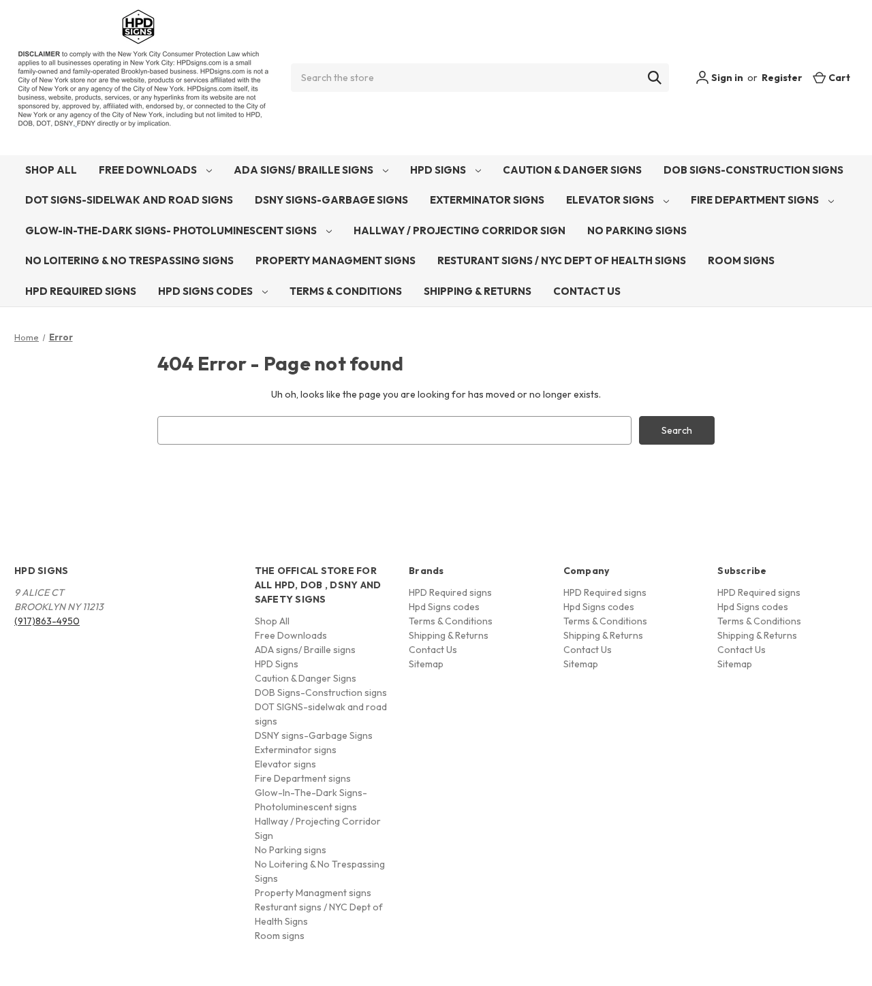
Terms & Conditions (346, 291)
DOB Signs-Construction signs (753, 169)
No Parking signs (637, 230)
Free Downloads (149, 169)
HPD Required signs (80, 291)
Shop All (51, 169)
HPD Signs (439, 169)
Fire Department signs (756, 199)
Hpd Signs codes (206, 291)
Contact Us (587, 291)
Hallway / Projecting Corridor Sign (459, 230)
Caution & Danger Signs (572, 169)
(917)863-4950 (47, 621)
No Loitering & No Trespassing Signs (129, 260)
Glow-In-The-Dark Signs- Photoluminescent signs (172, 230)
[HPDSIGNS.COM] (143, 78)
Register (782, 77)
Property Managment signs (335, 260)
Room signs (741, 260)
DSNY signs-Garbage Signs (331, 199)
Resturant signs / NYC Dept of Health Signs (561, 260)
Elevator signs (611, 199)
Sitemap (426, 664)
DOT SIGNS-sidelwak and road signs (129, 199)
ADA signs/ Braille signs (304, 169)
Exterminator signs (487, 199)
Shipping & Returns (477, 291)
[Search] (654, 77)
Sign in (726, 77)
